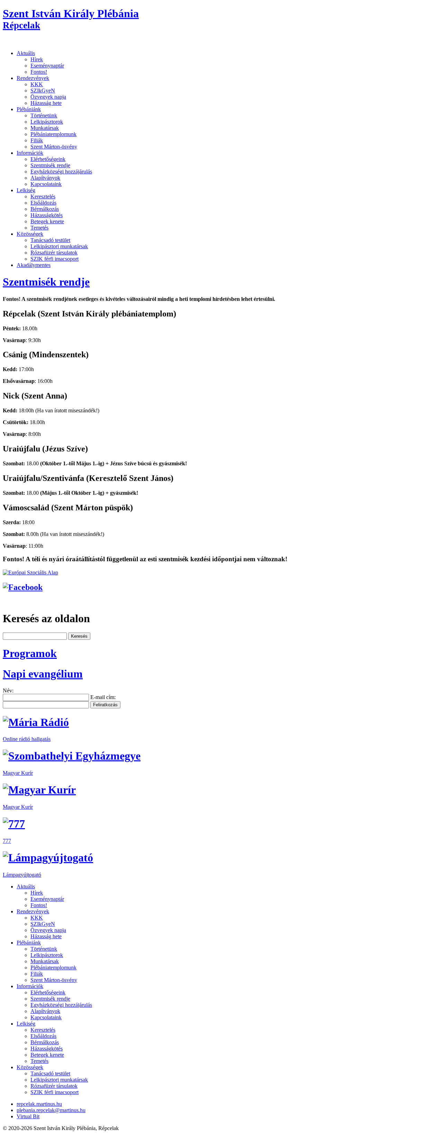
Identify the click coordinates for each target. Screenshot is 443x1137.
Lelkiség (26, 190)
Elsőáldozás (43, 203)
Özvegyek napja (48, 97)
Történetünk (43, 115)
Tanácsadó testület (50, 240)
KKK (36, 84)
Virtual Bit (28, 1116)
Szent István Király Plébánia (71, 18)
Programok (30, 653)
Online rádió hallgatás (27, 739)
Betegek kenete (47, 221)
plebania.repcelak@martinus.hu (51, 1110)
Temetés (39, 228)
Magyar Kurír (18, 773)
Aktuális (26, 53)
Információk (30, 153)
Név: (8, 690)
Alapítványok (45, 178)
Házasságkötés (46, 215)
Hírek (36, 59)
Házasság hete (46, 103)
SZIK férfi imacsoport (54, 259)
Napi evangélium (43, 674)
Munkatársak (44, 128)
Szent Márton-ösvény (53, 147)
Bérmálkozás (44, 209)
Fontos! (38, 72)
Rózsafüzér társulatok (54, 253)
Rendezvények (33, 78)
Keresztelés (42, 196)
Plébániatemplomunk (53, 134)
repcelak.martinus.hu (39, 1104)
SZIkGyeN (42, 90)
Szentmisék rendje (50, 165)
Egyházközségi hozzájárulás (61, 171)
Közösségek (30, 234)
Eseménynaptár (47, 66)
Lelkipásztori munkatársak (59, 246)
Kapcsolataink (46, 184)
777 (7, 841)
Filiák (36, 140)
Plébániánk (29, 109)
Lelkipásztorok (46, 122)
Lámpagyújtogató (22, 875)
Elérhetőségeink (47, 159)
